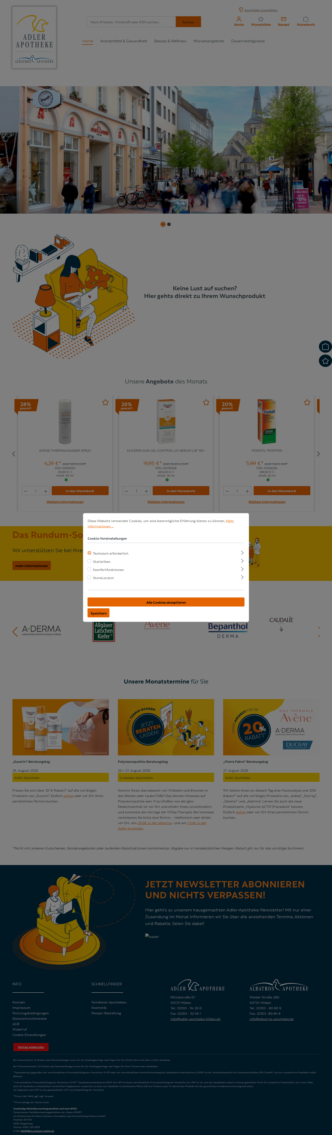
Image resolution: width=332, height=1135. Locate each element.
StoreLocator (103, 577)
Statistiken (101, 561)
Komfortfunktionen (108, 569)
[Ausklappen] (242, 552)
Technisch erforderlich (110, 553)
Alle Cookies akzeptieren (166, 602)
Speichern (99, 613)
